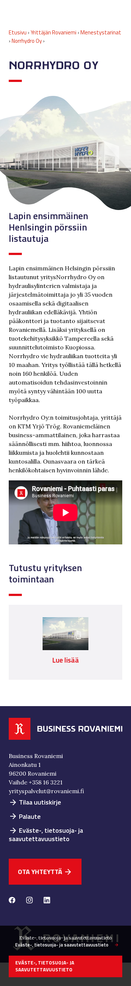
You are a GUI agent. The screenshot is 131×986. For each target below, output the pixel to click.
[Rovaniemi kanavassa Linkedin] (47, 900)
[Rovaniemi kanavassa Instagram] (29, 900)
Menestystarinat (100, 32)
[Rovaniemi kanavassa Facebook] (12, 900)
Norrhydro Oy (27, 41)
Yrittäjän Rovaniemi (53, 32)
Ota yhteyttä (45, 872)
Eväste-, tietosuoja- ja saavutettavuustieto (46, 834)
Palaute (25, 816)
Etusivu (18, 32)
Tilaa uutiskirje (35, 802)
